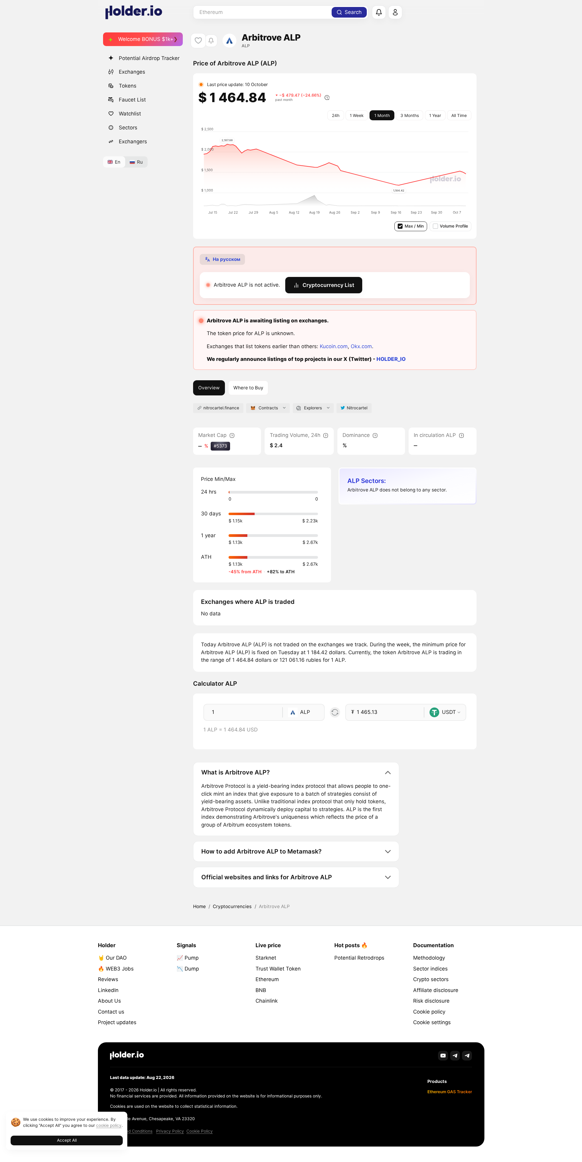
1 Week (356, 115)
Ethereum (267, 979)
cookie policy (109, 1125)
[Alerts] (379, 12)
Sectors (128, 128)
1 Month (382, 115)
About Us (109, 1001)
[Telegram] (455, 1056)
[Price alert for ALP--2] (211, 41)
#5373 (220, 445)
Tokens (127, 86)
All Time (459, 115)
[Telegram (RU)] (467, 1056)
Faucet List (132, 100)
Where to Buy (248, 388)
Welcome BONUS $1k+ (145, 39)
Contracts (268, 407)
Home (199, 906)
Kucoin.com (334, 346)
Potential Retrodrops (359, 958)
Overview (208, 388)
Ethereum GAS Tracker (449, 1091)
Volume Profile (454, 226)
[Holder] (127, 1055)
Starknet (266, 958)
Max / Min (414, 226)
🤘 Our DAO (112, 958)
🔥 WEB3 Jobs (116, 969)
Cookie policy (429, 1012)
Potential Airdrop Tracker (149, 58)
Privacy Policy (170, 1131)
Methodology (429, 958)
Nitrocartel (357, 407)
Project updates (117, 1022)
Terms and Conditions (131, 1131)
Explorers (313, 407)
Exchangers (133, 141)
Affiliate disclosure (435, 990)
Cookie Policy (199, 1131)
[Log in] (395, 12)
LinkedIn (108, 990)
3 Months (409, 115)
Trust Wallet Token (278, 969)
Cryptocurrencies (232, 906)
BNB (261, 990)
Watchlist (130, 114)
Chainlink (267, 1001)
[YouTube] (443, 1056)
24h (336, 115)
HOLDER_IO (391, 359)
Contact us (111, 1012)
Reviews (108, 979)
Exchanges (132, 72)
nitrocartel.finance (221, 407)
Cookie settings (432, 1022)
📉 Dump (188, 969)
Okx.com (361, 346)
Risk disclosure (431, 1001)
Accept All (67, 1140)
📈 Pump (188, 958)
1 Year (435, 115)
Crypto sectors (431, 979)
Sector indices (430, 969)
